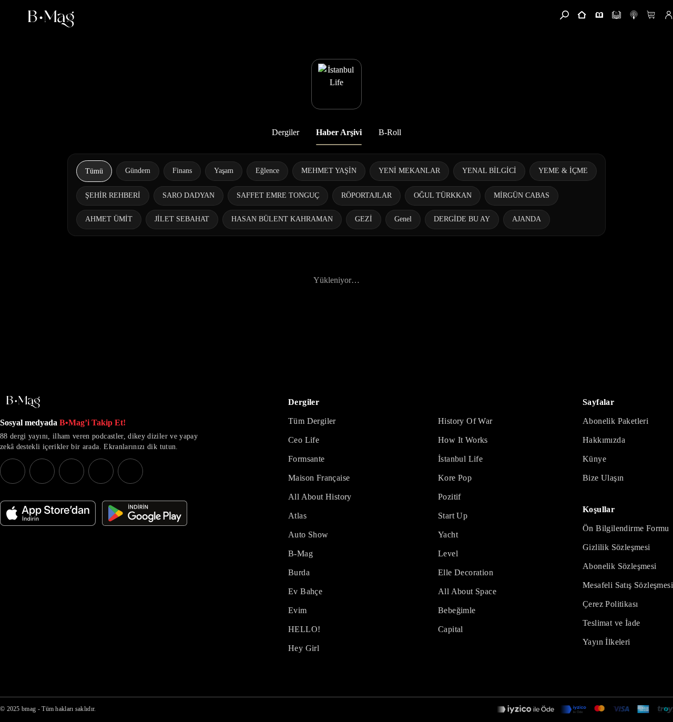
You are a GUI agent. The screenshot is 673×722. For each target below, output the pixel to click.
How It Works (463, 439)
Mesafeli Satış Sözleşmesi (628, 585)
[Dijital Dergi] (616, 15)
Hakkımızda (604, 439)
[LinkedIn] (101, 471)
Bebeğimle (457, 610)
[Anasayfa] (581, 15)
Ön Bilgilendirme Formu (626, 528)
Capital (450, 629)
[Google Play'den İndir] (144, 513)
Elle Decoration (465, 572)
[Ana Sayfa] (23, 402)
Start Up (452, 515)
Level (448, 553)
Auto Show (308, 534)
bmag (29, 709)
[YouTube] (42, 471)
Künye (594, 458)
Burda (299, 572)
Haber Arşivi (339, 132)
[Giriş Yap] (668, 15)
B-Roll (390, 132)
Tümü (94, 171)
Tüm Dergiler (312, 420)
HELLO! (304, 629)
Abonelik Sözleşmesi (620, 566)
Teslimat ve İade (611, 622)
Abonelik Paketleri (615, 420)
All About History (320, 496)
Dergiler (285, 132)
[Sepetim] (651, 15)
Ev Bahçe (305, 591)
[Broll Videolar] (633, 15)
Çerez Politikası (610, 603)
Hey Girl (303, 648)
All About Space (467, 591)
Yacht (448, 534)
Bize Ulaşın (603, 477)
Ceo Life (303, 439)
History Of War (465, 420)
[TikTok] (130, 471)
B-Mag (300, 553)
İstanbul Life (460, 458)
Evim (297, 610)
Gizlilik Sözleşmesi (616, 547)
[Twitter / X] (71, 471)
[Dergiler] (599, 15)
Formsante (306, 458)
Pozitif (449, 496)
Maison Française (319, 477)
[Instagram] (12, 471)
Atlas (297, 515)
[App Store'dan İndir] (48, 513)
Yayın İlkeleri (606, 641)
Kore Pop (455, 477)
